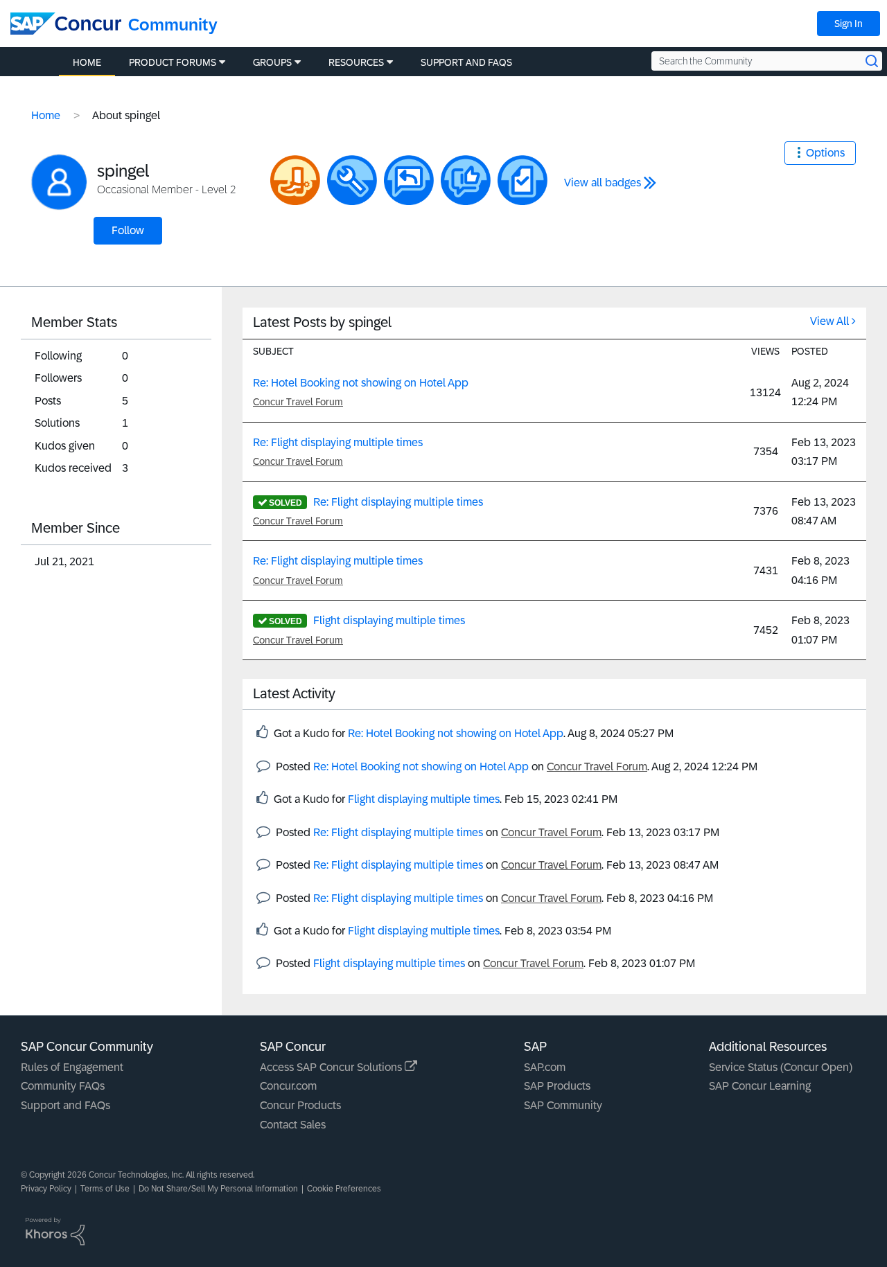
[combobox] (766, 61)
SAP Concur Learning (760, 1086)
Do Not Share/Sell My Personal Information (218, 1189)
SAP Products (557, 1086)
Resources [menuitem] (356, 62)
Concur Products (300, 1105)
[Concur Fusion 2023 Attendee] (295, 180)
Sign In (848, 23)
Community (173, 24)
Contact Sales (293, 1125)
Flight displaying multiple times (389, 620)
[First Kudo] (466, 180)
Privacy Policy (46, 1189)
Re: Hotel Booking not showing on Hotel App (360, 383)
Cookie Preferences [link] (344, 1189)
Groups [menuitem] (272, 62)
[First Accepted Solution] (352, 180)
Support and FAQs (65, 1105)
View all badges (602, 182)
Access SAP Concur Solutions (332, 1067)
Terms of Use (105, 1189)
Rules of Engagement (72, 1067)
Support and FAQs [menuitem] (466, 62)
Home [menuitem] (87, 62)
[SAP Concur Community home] (65, 23)
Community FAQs (63, 1086)
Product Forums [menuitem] (172, 62)
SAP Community (563, 1105)
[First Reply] (409, 180)
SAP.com (544, 1067)
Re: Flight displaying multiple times (338, 442)
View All (829, 321)
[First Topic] (522, 180)
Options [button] (825, 153)
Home (45, 115)
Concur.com (288, 1086)
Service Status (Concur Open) (780, 1067)
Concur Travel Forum (298, 401)
